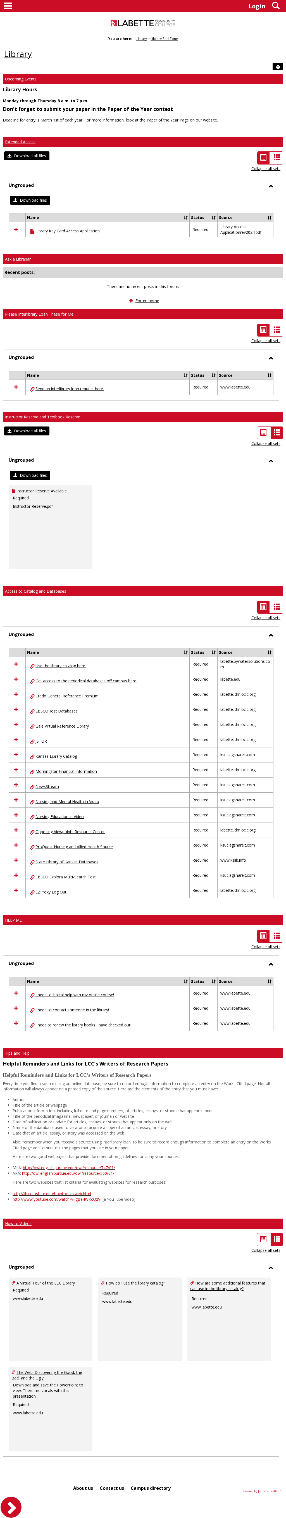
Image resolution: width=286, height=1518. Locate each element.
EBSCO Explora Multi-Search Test (65, 877)
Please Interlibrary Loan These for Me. (39, 314)
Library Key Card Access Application (67, 230)
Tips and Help (17, 1053)
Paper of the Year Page (168, 120)
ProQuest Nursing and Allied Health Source (74, 846)
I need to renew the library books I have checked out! (83, 1025)
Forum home (147, 300)
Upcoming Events (21, 79)
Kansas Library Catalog (56, 756)
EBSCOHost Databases (56, 711)
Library (141, 38)
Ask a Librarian (18, 259)
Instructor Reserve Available (41, 491)
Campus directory (151, 1488)
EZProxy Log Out (50, 892)
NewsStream (47, 786)
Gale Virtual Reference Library (62, 726)
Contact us (112, 1488)
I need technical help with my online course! (74, 994)
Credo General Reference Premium (67, 696)
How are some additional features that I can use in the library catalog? (229, 1285)
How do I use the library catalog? (135, 1283)
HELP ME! (14, 920)
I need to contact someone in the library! (72, 1009)
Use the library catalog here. (60, 665)
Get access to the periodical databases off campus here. (86, 680)
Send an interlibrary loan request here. (69, 388)
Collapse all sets (265, 168)
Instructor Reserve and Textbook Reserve (42, 417)
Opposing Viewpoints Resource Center (70, 831)
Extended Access (20, 141)
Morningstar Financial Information (66, 771)
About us (83, 1488)
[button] (26, 155)
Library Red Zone (164, 38)
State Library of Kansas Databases (66, 861)
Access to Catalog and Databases (35, 591)
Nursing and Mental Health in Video (67, 801)
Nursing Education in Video (59, 816)
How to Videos (18, 1223)
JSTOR (41, 741)
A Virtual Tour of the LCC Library (45, 1283)
